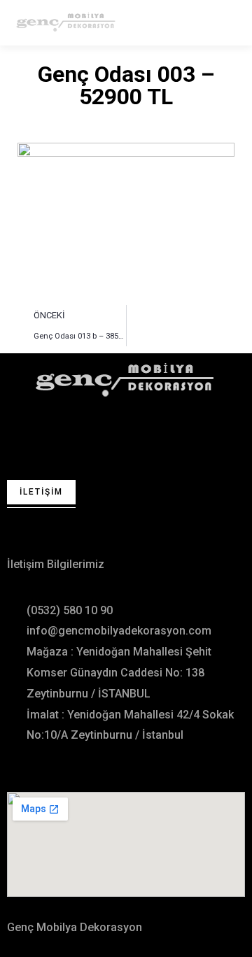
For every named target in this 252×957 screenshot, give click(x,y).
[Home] (125, 379)
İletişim (41, 492)
